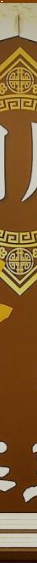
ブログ (32, 1)
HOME (26, 1)
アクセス (35, 1)
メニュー (29, 1)
